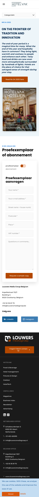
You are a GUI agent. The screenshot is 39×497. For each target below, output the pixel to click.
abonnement (11, 169)
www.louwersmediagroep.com (17, 476)
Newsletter (7, 405)
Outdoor (6, 380)
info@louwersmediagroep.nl (16, 440)
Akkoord (10, 494)
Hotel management (11, 372)
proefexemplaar (12, 166)
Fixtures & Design (10, 376)
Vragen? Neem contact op (18, 350)
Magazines (7, 396)
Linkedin (10, 319)
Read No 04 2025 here (15, 79)
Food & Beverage (10, 368)
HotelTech (7, 384)
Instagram (29, 319)
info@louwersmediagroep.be (16, 468)
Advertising (7, 409)
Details (23, 494)
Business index (9, 400)
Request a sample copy (19, 276)
